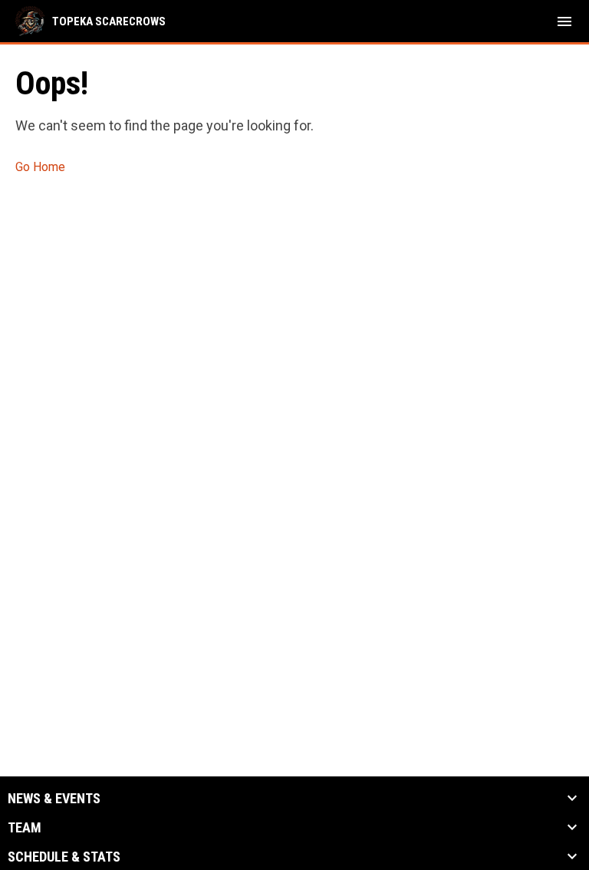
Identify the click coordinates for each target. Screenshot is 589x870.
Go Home (40, 167)
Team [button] (24, 828)
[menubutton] (564, 21)
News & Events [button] (54, 799)
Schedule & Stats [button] (64, 857)
